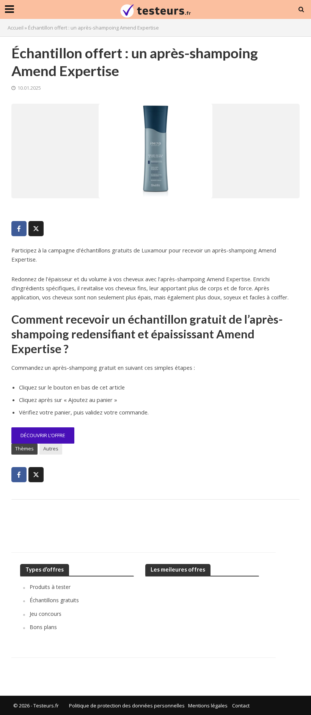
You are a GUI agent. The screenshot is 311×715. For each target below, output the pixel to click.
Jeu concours (45, 613)
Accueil (16, 27)
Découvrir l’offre (42, 435)
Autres (50, 448)
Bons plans (43, 627)
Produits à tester (50, 586)
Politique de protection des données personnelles (127, 705)
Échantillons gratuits (54, 600)
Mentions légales (208, 705)
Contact (241, 705)
